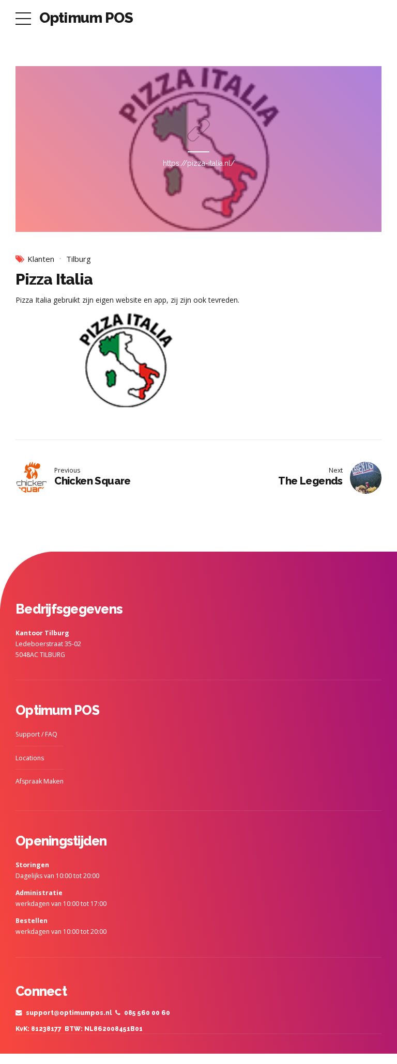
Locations (30, 758)
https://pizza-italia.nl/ (199, 163)
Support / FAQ (36, 734)
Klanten (40, 259)
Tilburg (78, 259)
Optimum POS (86, 17)
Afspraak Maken (40, 781)
